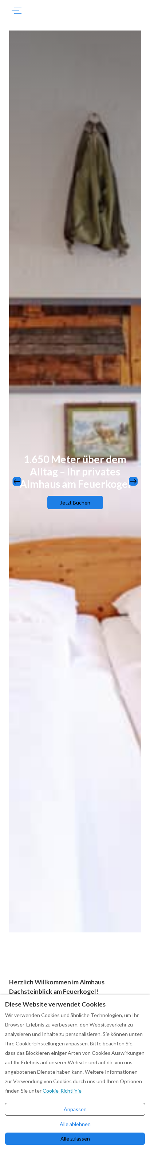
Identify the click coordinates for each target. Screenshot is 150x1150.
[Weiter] (133, 481)
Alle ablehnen (75, 1124)
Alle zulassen (75, 1138)
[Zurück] (17, 481)
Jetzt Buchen (75, 502)
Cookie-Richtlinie (62, 1091)
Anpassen (75, 1109)
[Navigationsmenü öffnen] (16, 11)
